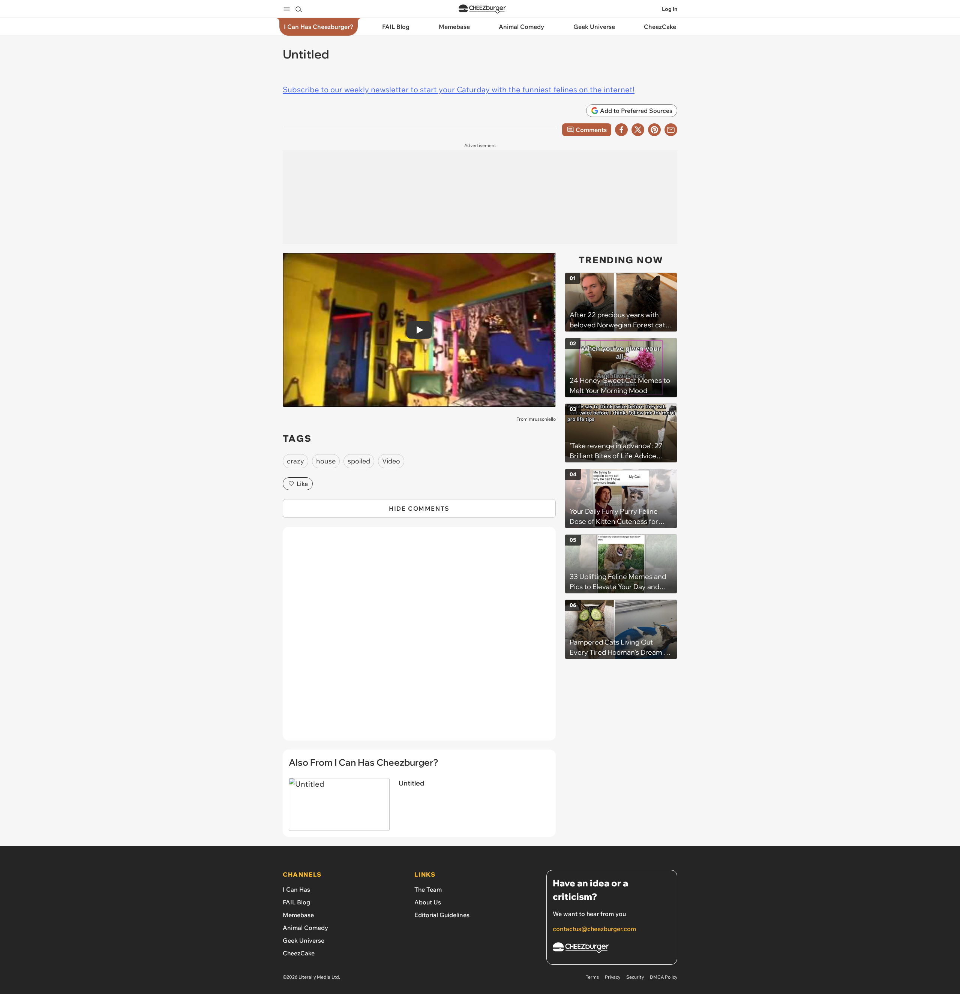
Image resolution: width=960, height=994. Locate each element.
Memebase (298, 915)
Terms (592, 977)
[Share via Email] (670, 129)
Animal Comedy (305, 927)
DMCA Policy (663, 977)
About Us (427, 902)
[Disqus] (419, 638)
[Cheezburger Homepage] (482, 9)
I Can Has (296, 889)
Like (302, 483)
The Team (428, 889)
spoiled (359, 461)
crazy (295, 461)
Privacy (612, 977)
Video (391, 461)
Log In (669, 9)
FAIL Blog (296, 902)
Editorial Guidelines (442, 915)
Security (635, 977)
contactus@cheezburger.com (594, 929)
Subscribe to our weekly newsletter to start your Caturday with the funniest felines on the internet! (458, 89)
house (326, 461)
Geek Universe (303, 940)
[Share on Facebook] (621, 129)
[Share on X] (638, 129)
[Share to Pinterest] (654, 129)
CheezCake (299, 953)
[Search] (298, 9)
